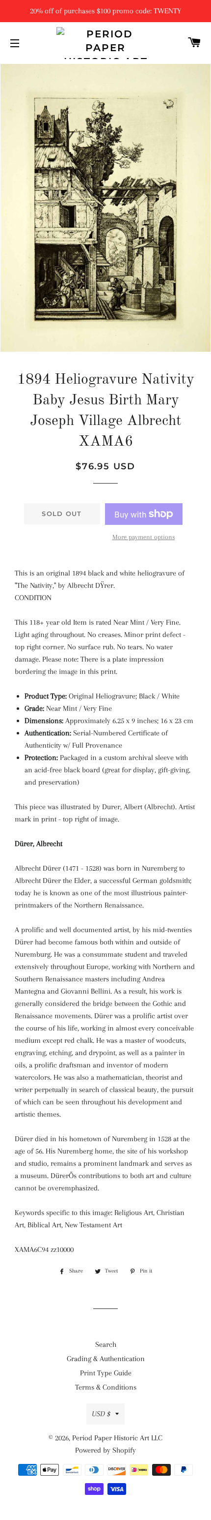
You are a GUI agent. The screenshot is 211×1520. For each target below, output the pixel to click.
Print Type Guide (106, 1372)
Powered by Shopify (105, 1450)
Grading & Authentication (106, 1358)
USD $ (101, 1413)
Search (105, 1344)
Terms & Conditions (105, 1387)
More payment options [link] (143, 537)
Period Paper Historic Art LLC (117, 1437)
